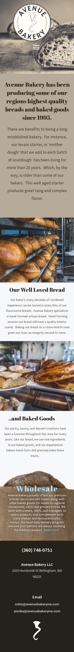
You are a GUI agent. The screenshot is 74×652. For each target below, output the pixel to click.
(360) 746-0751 (37, 550)
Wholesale (37, 488)
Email (37, 596)
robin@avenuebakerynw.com (37, 604)
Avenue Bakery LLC (37, 564)
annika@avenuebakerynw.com (37, 611)
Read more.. (52, 530)
